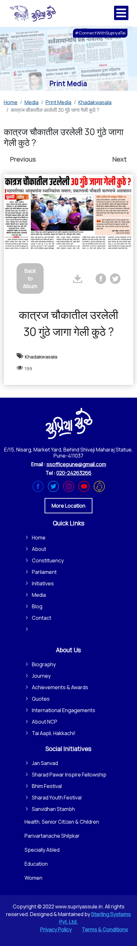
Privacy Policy (56, 929)
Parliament (44, 571)
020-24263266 (73, 472)
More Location (68, 505)
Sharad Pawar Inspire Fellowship (69, 774)
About (39, 549)
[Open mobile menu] (121, 13)
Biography (44, 664)
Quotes (41, 698)
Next (119, 159)
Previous (23, 159)
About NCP (44, 721)
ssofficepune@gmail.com (76, 464)
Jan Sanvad (45, 763)
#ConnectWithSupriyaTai (100, 33)
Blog (37, 606)
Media (39, 594)
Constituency (48, 560)
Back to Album (30, 278)
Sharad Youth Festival (57, 797)
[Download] (77, 278)
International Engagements (63, 710)
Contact (41, 617)
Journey (41, 675)
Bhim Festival (47, 786)
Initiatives (43, 583)
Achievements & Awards (60, 687)
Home (39, 537)
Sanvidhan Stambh (53, 809)
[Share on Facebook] (101, 278)
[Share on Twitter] (115, 278)
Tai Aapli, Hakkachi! (54, 733)
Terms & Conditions (105, 929)
